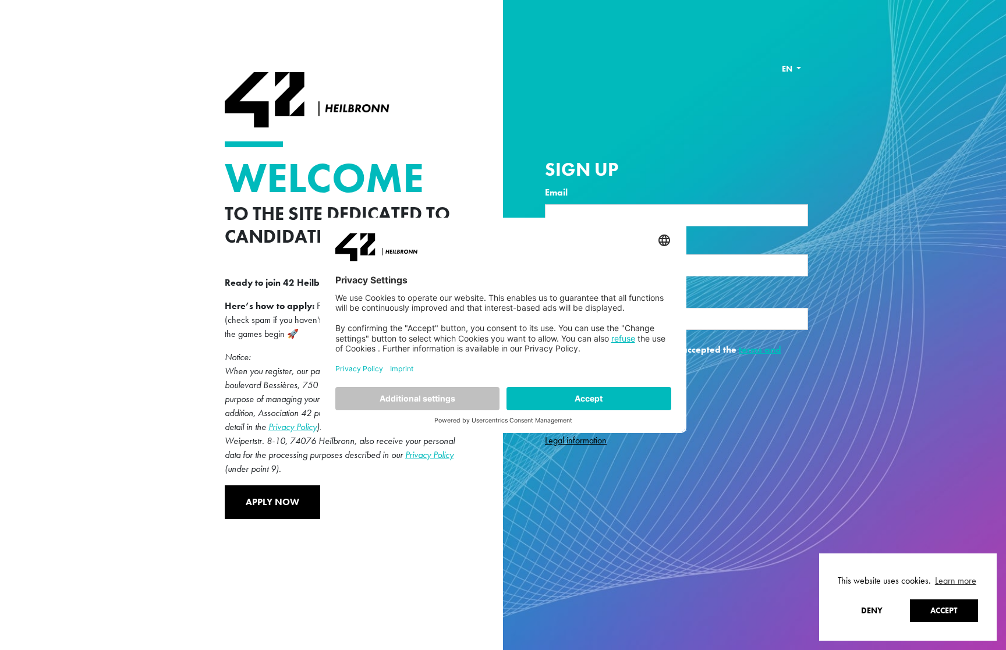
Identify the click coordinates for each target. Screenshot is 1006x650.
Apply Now (272, 502)
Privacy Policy (292, 427)
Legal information (576, 440)
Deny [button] (872, 610)
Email (556, 192)
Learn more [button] (955, 580)
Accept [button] (943, 610)
